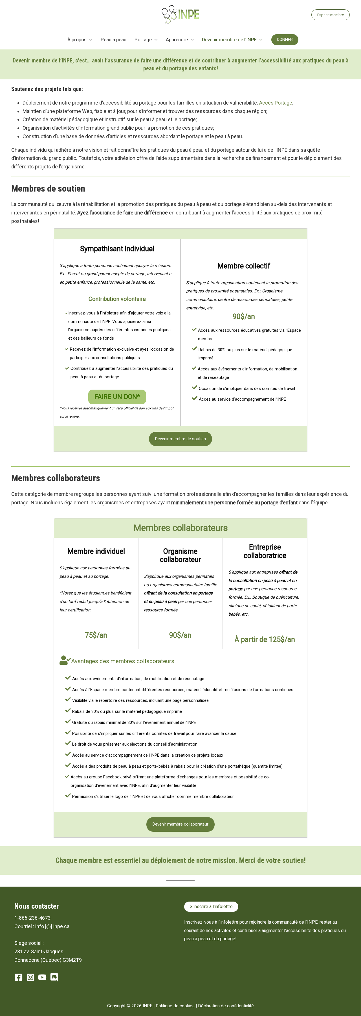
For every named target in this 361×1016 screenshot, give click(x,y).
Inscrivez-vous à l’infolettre (93, 313)
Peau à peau (113, 39)
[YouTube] (42, 977)
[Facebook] (18, 977)
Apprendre (177, 39)
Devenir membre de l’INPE (229, 39)
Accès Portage (275, 103)
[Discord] (54, 977)
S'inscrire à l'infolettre (211, 906)
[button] (330, 14)
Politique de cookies (175, 1005)
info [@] (43, 926)
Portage (143, 39)
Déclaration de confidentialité (226, 1005)
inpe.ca (61, 926)
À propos (77, 39)
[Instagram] (30, 977)
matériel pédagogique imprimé (154, 711)
